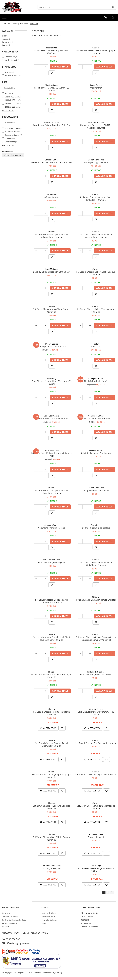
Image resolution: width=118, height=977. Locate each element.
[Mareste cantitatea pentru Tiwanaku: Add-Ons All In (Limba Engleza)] (90, 616)
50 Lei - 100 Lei (11, 96)
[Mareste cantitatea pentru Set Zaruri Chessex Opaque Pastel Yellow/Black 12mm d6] (46, 250)
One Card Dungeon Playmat (51, 562)
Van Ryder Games (95, 378)
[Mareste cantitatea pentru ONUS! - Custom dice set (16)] (90, 541)
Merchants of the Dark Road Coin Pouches (51, 162)
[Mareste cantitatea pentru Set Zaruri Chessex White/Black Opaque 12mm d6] (90, 325)
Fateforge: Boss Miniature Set (51, 346)
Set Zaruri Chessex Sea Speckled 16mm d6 (95, 774)
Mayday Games (51, 85)
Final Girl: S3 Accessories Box (96, 418)
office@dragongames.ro (17, 943)
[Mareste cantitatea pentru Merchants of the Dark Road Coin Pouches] (46, 176)
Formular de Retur (49, 920)
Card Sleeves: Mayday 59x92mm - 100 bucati (96, 713)
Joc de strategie (11, 60)
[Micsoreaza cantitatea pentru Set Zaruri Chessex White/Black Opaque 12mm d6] (80, 325)
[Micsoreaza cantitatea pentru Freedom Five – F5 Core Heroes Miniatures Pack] (36, 469)
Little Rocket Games (51, 559)
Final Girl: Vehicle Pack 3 (95, 381)
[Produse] (4, 18)
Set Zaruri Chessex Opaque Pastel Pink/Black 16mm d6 (96, 564)
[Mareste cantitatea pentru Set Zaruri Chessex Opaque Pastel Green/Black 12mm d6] (90, 250)
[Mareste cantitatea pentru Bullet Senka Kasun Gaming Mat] (90, 469)
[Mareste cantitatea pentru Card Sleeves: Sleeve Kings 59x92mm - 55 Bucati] (46, 397)
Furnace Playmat (96, 837)
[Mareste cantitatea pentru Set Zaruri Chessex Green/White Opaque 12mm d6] (90, 66)
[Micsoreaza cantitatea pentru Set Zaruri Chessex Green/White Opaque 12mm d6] (80, 66)
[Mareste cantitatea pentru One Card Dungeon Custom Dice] (90, 691)
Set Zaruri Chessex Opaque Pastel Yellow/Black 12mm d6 (51, 236)
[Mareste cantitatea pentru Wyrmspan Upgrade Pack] (90, 176)
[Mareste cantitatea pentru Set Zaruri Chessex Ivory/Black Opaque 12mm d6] (46, 325)
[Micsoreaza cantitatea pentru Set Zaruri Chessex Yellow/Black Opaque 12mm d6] (80, 288)
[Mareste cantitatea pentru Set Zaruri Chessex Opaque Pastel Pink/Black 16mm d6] (90, 578)
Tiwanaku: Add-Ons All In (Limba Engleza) (96, 599)
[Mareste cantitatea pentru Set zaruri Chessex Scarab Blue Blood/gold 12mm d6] (46, 691)
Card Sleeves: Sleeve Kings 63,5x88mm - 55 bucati (96, 869)
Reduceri (6, 45)
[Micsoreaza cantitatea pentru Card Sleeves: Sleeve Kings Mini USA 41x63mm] (36, 66)
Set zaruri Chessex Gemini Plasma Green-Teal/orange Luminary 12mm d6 (96, 638)
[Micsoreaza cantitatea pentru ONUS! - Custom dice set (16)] (80, 541)
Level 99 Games (51, 269)
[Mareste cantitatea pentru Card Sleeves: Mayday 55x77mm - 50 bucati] (46, 104)
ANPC (43, 923)
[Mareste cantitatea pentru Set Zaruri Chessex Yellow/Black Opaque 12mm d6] (90, 288)
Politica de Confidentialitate (14, 920)
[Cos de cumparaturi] (113, 17)
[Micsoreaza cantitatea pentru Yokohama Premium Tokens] (36, 541)
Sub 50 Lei (9, 93)
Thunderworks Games (51, 865)
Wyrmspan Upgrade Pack (96, 162)
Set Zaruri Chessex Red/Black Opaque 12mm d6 (51, 713)
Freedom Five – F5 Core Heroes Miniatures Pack (51, 454)
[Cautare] (113, 7)
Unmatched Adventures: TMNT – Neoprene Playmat (96, 126)
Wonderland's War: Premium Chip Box (51, 125)
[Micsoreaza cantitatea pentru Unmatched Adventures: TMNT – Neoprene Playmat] (80, 141)
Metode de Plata (48, 913)
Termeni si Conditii (10, 916)
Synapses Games (51, 525)
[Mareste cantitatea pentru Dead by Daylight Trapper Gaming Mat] (46, 288)
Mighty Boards (51, 344)
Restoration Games (96, 122)
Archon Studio (11, 131)
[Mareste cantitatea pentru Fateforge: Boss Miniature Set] (46, 360)
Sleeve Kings (51, 47)
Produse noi (7, 42)
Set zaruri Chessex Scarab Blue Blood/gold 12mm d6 (51, 676)
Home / (8, 23)
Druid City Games (51, 122)
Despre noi (6, 913)
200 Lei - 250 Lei (11, 107)
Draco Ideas (10, 141)
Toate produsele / (21, 23)
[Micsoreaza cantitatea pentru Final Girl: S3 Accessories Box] (80, 432)
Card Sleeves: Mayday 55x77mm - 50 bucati (51, 89)
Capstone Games (12, 135)
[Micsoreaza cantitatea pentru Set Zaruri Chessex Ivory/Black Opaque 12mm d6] (36, 325)
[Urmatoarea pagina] (112, 892)
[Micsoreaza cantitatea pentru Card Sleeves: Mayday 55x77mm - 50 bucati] (36, 104)
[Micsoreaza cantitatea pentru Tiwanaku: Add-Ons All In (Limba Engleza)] (80, 616)
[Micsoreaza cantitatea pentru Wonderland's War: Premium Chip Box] (36, 141)
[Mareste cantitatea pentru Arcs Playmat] (90, 104)
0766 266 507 (12, 939)
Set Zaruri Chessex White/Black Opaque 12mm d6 (96, 310)
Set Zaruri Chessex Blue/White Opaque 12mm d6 (51, 838)
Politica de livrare (9, 923)
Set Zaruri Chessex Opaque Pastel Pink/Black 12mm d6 (96, 198)
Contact (5, 926)
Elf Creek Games (51, 159)
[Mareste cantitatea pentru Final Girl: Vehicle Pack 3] (90, 397)
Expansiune (10, 56)
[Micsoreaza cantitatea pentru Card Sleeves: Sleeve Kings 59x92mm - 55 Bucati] (36, 397)
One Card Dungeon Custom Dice (96, 674)
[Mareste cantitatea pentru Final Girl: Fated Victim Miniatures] (46, 432)
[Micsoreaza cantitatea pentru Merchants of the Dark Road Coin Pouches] (36, 176)
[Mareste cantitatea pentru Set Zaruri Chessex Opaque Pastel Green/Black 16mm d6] (46, 616)
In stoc (8, 72)
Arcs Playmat (96, 87)
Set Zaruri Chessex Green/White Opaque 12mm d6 (95, 51)
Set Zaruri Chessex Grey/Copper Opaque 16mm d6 (51, 776)
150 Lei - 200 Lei (11, 103)
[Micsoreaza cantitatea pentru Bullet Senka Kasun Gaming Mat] (80, 469)
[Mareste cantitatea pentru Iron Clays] (90, 360)
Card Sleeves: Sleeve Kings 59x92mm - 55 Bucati (52, 382)
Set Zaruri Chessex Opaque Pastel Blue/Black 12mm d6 (51, 492)
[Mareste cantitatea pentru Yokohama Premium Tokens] (46, 541)
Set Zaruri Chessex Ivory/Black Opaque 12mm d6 (51, 310)
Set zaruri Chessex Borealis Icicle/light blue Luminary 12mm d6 (51, 638)
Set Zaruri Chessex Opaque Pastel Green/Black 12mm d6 (96, 236)
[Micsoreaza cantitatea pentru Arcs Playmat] (80, 104)
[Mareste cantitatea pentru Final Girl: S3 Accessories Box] (90, 432)
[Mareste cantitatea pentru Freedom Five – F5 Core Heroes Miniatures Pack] (46, 469)
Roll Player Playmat (51, 868)
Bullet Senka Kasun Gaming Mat (95, 453)
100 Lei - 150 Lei (11, 100)
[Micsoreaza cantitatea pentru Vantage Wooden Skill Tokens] (80, 506)
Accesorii (6, 39)
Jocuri (4, 35)
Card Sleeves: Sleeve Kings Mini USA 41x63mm (51, 51)
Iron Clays (96, 346)
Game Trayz (52, 194)
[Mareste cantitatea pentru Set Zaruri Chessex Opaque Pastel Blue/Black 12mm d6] (46, 506)
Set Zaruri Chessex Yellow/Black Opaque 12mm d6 (95, 273)
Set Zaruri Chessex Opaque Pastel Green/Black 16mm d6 (51, 601)
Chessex (8, 138)
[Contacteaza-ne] (105, 17)
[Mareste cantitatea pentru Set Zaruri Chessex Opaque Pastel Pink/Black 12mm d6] (90, 213)
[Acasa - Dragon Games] (16, 7)
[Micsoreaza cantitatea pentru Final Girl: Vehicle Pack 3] (80, 397)
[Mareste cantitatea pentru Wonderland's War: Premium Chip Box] (46, 141)
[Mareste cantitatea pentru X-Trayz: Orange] (46, 213)
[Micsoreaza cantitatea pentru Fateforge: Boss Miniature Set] (36, 360)
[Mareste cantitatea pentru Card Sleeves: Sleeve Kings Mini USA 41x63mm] (46, 66)
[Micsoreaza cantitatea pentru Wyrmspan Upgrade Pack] (80, 176)
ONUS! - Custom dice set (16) (96, 527)
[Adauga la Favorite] (51, 72)
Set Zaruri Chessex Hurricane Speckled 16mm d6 (51, 807)
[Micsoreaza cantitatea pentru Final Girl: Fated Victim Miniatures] (36, 432)
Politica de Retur (48, 916)
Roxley (96, 344)
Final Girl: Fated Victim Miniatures (51, 418)
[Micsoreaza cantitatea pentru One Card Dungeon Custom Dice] (80, 691)
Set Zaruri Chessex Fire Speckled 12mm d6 (95, 743)
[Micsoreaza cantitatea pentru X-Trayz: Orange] (36, 213)
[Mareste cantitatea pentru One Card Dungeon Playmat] (46, 578)
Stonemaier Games (96, 159)
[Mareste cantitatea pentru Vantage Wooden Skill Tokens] (90, 506)
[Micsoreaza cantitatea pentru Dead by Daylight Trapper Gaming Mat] (36, 288)
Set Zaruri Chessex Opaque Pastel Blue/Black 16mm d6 (51, 744)
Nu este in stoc (11, 75)
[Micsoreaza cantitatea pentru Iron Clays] (80, 360)
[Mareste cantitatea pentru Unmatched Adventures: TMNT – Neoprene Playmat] (90, 141)
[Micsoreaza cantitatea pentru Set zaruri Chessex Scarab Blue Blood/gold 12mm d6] (36, 691)
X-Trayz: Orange (51, 197)
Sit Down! (96, 597)
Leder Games (95, 85)
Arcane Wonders (12, 128)
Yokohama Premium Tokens (51, 527)
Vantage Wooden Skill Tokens (96, 490)
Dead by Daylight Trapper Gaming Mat (51, 271)
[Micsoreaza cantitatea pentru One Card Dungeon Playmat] (36, 578)
